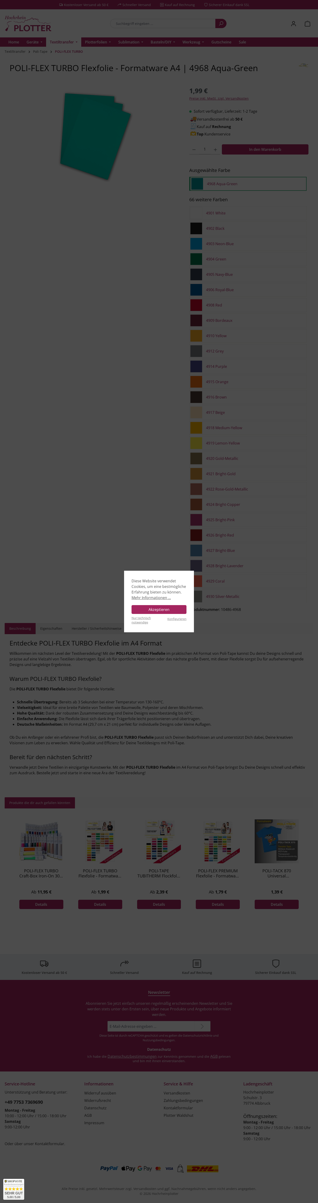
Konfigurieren (176, 619)
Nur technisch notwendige (141, 620)
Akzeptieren (159, 609)
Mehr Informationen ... (151, 597)
